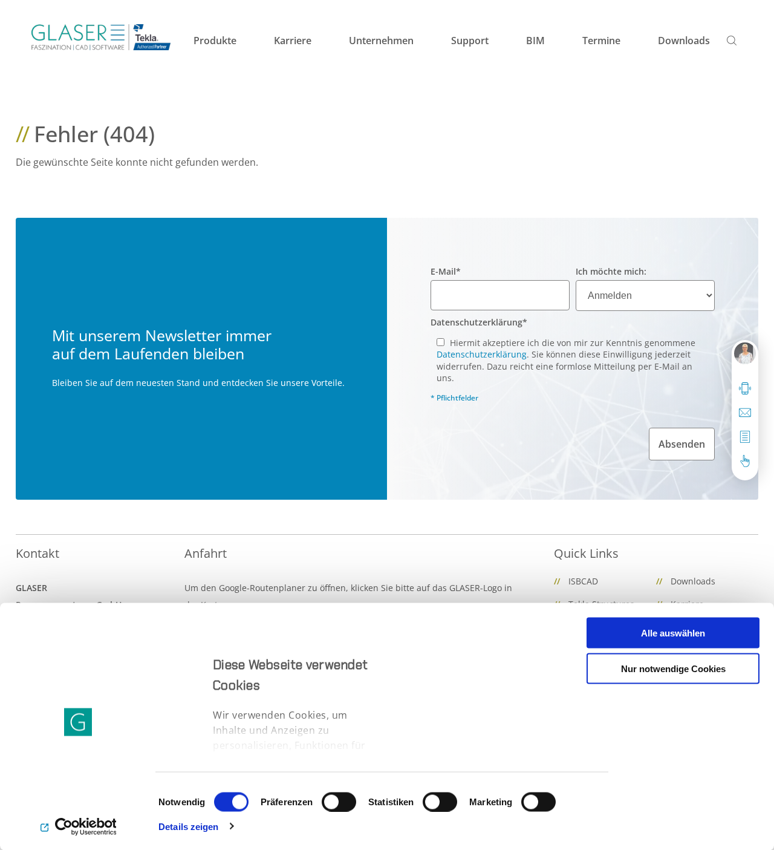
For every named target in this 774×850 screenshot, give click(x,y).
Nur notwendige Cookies (673, 668)
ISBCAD (583, 581)
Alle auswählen (673, 633)
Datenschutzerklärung (479, 322)
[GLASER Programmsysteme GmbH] (101, 37)
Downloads (693, 581)
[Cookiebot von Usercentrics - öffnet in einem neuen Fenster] (78, 826)
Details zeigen (188, 826)
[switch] (339, 801)
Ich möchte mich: (611, 271)
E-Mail (446, 271)
